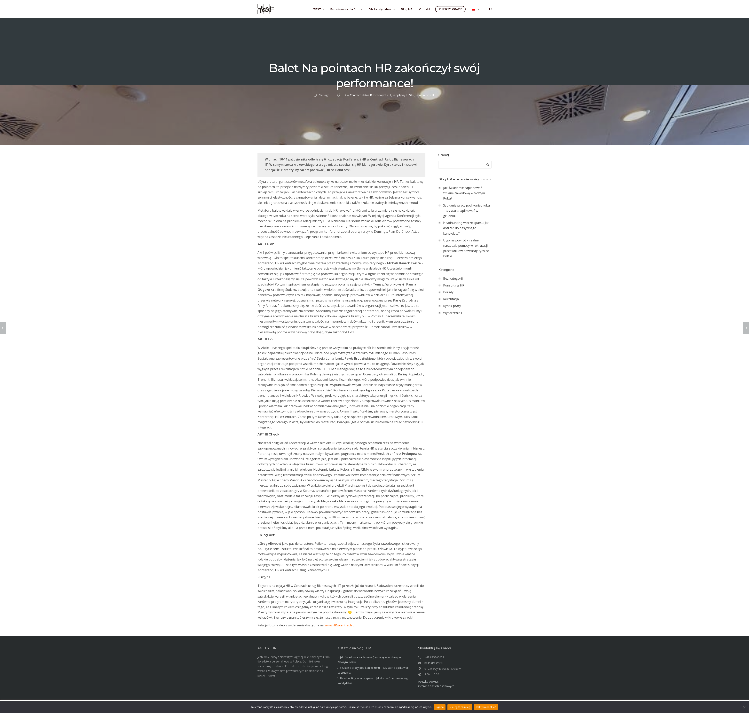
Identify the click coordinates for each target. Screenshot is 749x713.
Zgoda (440, 707)
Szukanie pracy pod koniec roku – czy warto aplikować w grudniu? (466, 210)
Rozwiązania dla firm (344, 9)
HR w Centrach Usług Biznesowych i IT (367, 95)
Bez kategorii (453, 278)
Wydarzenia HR (454, 313)
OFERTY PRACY (450, 9)
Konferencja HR (426, 95)
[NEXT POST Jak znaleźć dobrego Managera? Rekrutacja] (746, 328)
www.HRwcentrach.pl (340, 625)
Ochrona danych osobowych (436, 686)
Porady (448, 292)
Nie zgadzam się (459, 707)
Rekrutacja (451, 299)
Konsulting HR (453, 285)
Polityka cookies (428, 681)
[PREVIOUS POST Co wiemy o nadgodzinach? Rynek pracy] (3, 328)
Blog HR (407, 9)
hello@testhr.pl (433, 663)
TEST (317, 9)
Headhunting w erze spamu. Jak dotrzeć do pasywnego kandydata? (466, 228)
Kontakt (424, 9)
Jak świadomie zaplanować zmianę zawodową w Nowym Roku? (464, 193)
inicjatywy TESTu (403, 95)
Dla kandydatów (380, 9)
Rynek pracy (452, 306)
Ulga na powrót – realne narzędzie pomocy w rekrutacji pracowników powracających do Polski (466, 248)
